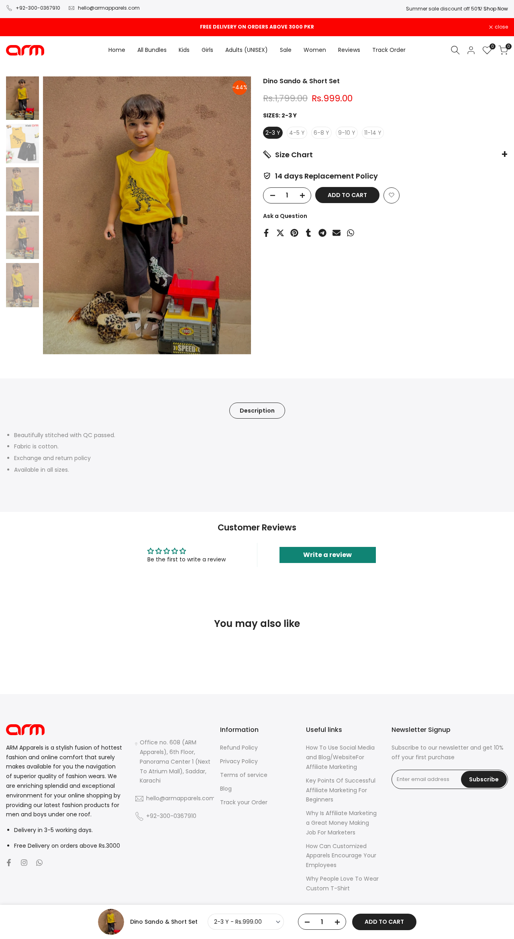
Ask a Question (285, 216)
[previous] (59, 215)
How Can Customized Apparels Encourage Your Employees (341, 855)
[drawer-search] (455, 50)
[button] (391, 195)
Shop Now (495, 8)
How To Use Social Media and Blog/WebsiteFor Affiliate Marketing (340, 757)
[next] (235, 215)
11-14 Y (372, 132)
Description (257, 411)
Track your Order (243, 802)
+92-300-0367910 (38, 7)
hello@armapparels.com (109, 7)
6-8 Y (321, 132)
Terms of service (243, 775)
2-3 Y (272, 132)
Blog (226, 789)
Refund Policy (239, 748)
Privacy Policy (239, 761)
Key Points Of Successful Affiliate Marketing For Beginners (340, 790)
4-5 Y (297, 132)
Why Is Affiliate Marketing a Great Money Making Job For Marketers (341, 822)
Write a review (327, 554)
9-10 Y (346, 132)
